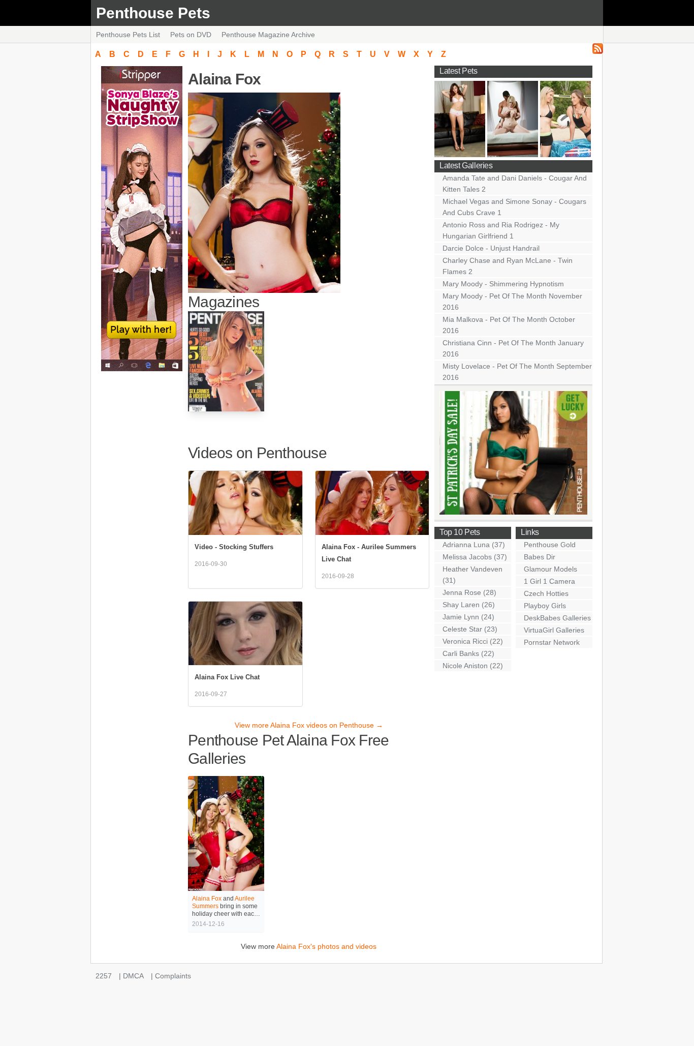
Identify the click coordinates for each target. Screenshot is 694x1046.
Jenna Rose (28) (469, 592)
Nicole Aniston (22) (473, 666)
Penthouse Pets (153, 13)
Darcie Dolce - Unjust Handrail (491, 248)
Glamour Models (550, 569)
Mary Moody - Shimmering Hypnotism (503, 284)
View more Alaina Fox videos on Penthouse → (309, 725)
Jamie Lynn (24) (468, 617)
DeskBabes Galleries (557, 618)
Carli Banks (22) (468, 653)
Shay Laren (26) (469, 605)
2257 (104, 976)
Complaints (173, 976)
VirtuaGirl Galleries (554, 630)
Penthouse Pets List (128, 35)
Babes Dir (539, 557)
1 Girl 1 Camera (549, 581)
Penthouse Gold (550, 545)
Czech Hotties (546, 593)
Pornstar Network (552, 642)
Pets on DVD (190, 35)
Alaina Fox (207, 898)
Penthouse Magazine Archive (268, 35)
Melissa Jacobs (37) (475, 557)
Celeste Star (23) (470, 629)
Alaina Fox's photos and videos (326, 946)
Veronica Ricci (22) (473, 641)
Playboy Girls (545, 606)
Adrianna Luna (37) (474, 545)
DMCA (133, 976)
